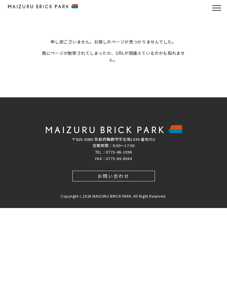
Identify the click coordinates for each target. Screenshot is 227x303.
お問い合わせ (113, 176)
